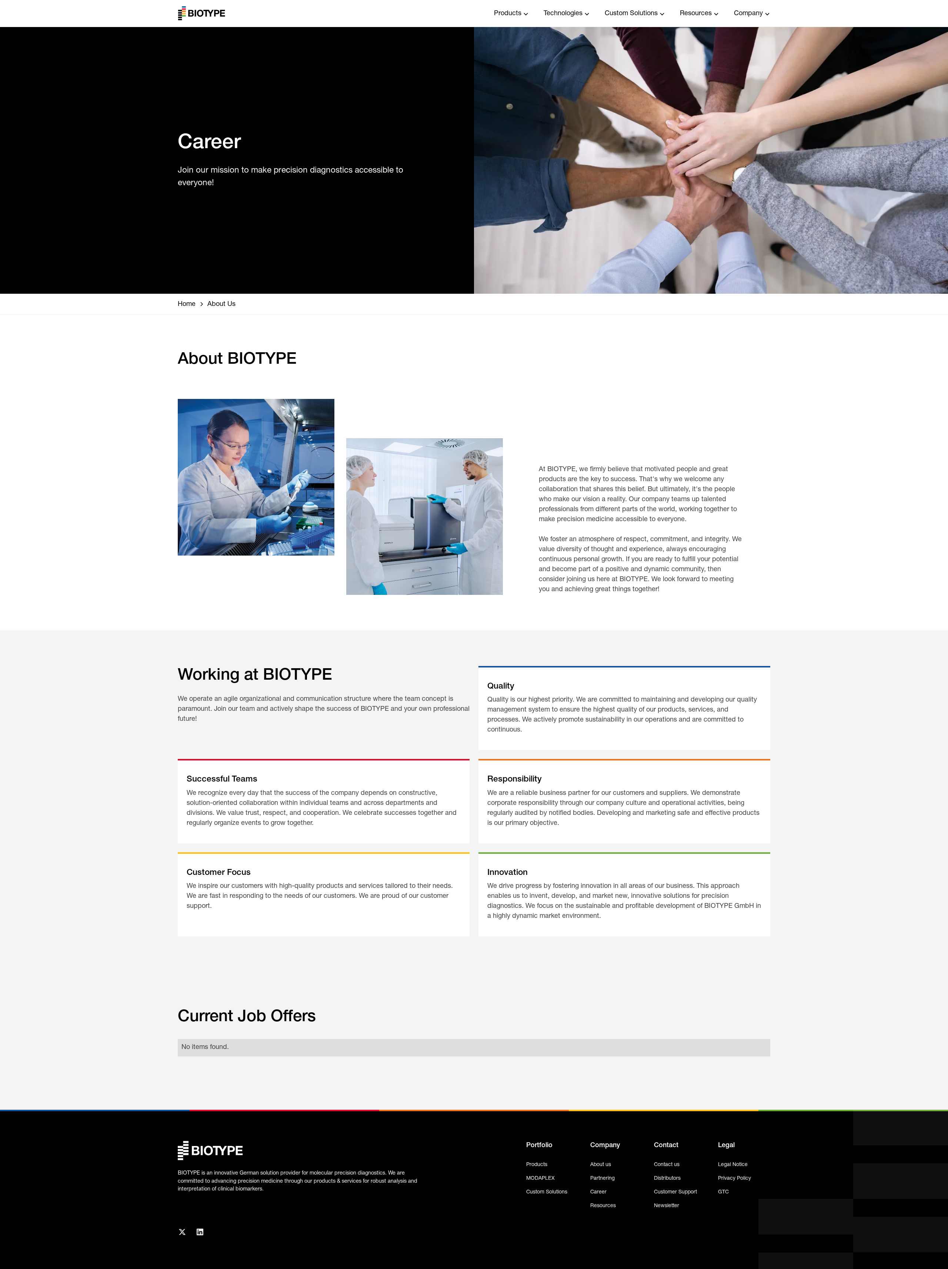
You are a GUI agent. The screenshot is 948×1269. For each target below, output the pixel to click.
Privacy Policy (734, 1178)
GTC (723, 1192)
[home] (201, 13)
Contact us (667, 1165)
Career (598, 1192)
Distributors (667, 1178)
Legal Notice (733, 1165)
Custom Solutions (546, 1192)
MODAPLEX (540, 1178)
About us (600, 1165)
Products (536, 1165)
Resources (603, 1206)
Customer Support (675, 1192)
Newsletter (666, 1206)
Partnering (602, 1178)
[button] (511, 13)
